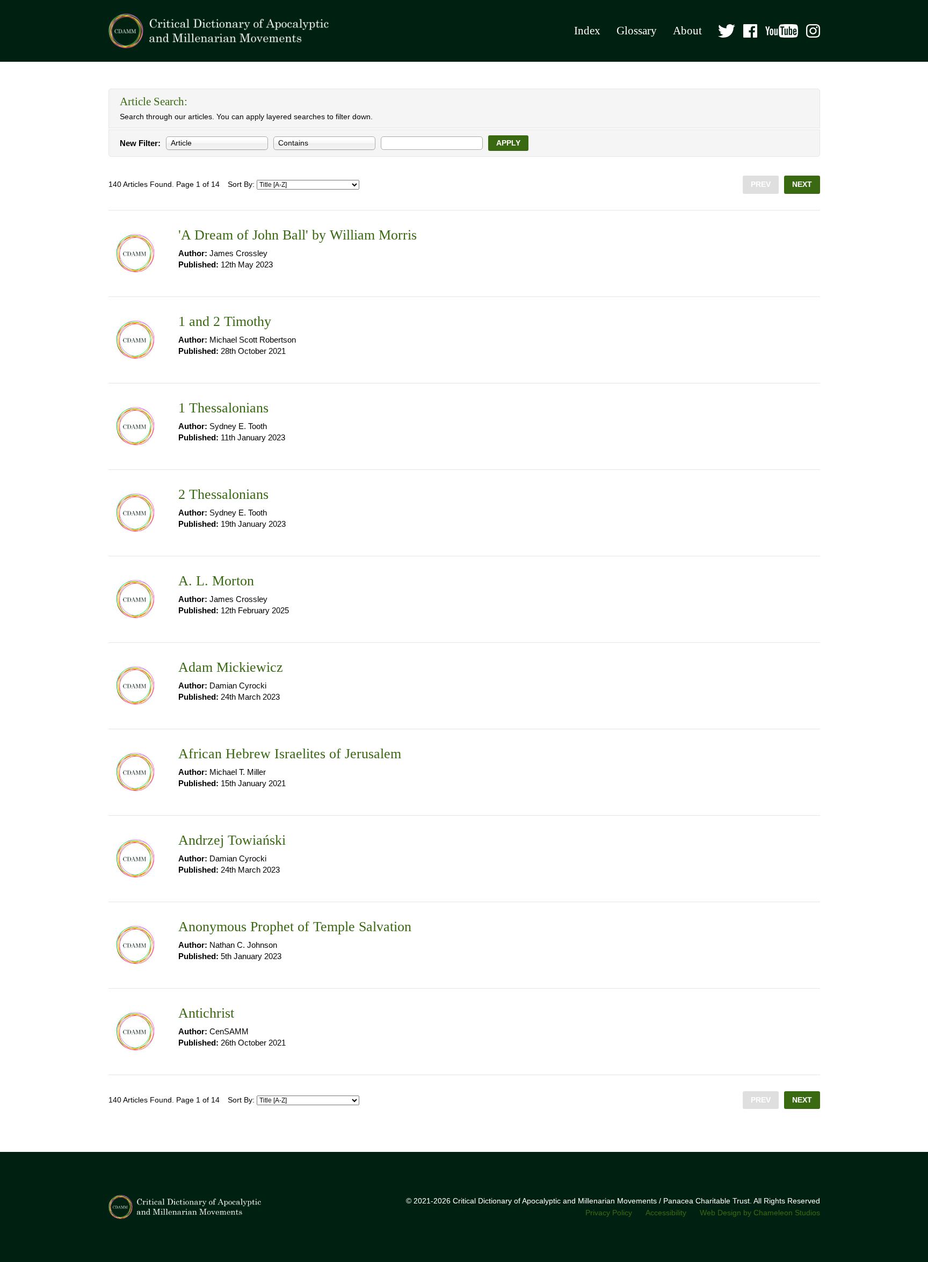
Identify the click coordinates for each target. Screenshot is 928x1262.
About (687, 30)
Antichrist (206, 1013)
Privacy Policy (608, 1213)
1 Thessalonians (223, 408)
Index (587, 30)
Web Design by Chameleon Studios (760, 1213)
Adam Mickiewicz (230, 667)
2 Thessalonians (223, 494)
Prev (761, 184)
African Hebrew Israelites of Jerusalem (289, 753)
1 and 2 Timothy (224, 321)
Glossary (637, 30)
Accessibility (666, 1213)
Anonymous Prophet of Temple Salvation (294, 926)
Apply (508, 143)
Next (802, 184)
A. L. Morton (216, 581)
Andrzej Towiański (232, 840)
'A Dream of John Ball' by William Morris (297, 235)
